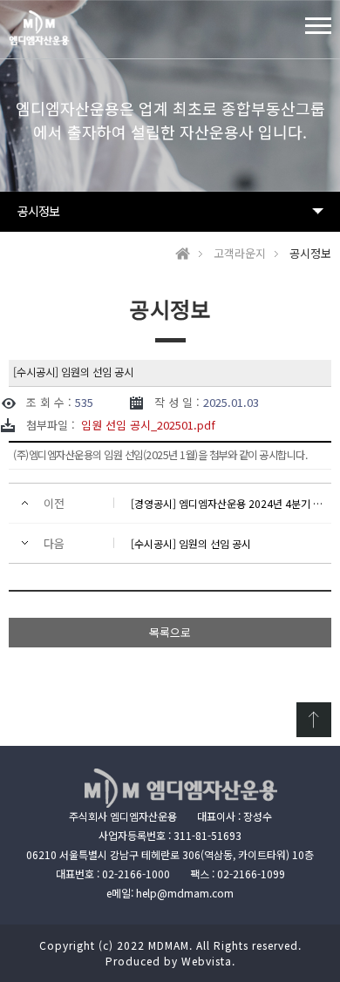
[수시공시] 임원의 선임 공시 (191, 543)
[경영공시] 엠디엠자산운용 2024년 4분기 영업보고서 (227, 503)
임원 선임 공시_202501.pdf (148, 425)
